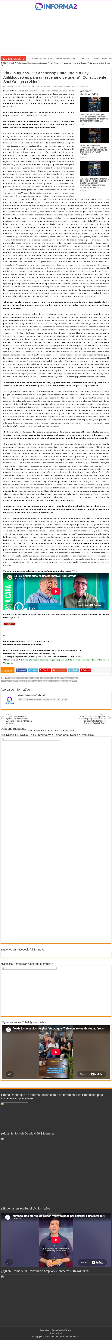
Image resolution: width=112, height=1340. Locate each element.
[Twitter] (53, 1333)
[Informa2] (56, 6)
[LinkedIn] (56, 1333)
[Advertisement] (56, 32)
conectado (49, 730)
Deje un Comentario (62, 86)
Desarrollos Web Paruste (61, 1330)
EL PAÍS (11, 63)
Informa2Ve (10, 86)
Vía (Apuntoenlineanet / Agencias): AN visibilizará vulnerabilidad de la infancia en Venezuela (19, 719)
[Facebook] (50, 1333)
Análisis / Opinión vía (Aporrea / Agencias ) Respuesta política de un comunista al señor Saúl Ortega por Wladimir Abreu (92, 719)
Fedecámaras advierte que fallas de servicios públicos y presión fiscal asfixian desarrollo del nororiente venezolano (94, 118)
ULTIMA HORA (45, 86)
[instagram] (61, 1333)
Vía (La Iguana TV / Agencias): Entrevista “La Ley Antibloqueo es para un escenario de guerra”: (39, 681)
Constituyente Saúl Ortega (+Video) (24, 678)
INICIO (3, 63)
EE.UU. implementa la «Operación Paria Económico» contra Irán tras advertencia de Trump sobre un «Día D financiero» (93, 150)
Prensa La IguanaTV (69, 678)
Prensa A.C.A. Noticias (50, 678)
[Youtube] (59, 1333)
